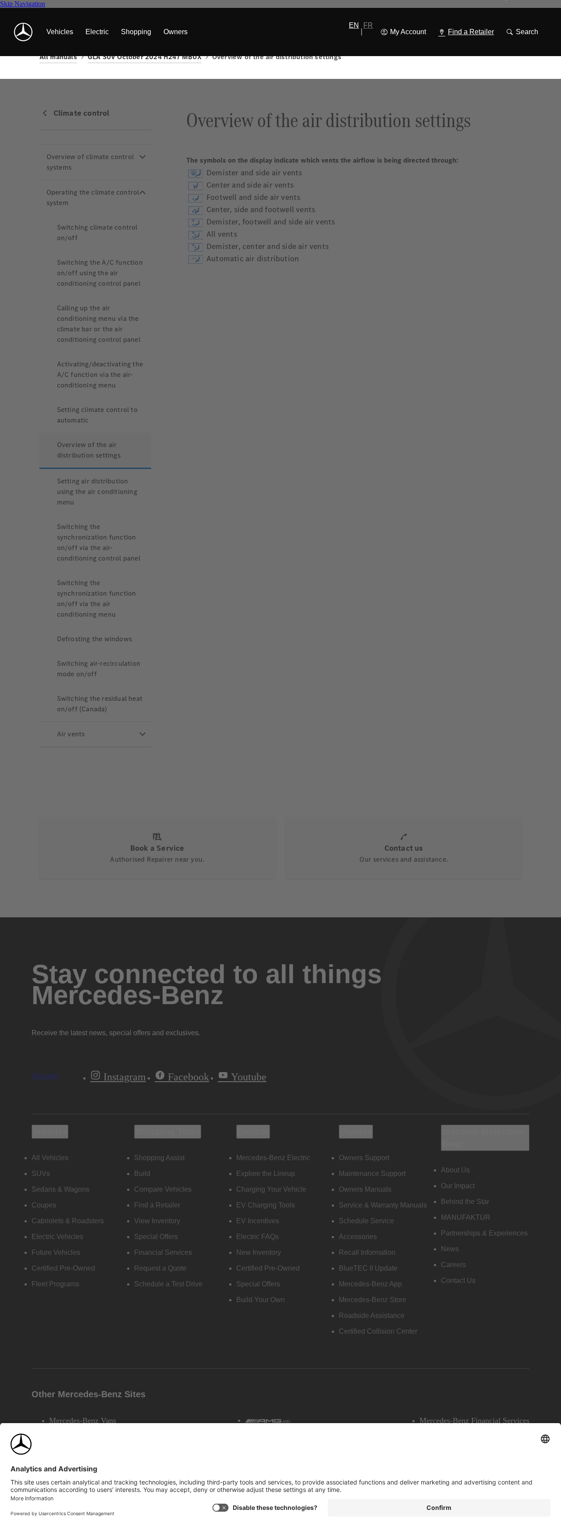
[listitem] (60, 32)
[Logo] (23, 32)
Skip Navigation (22, 3)
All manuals (58, 56)
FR (368, 25)
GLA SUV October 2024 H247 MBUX (145, 56)
